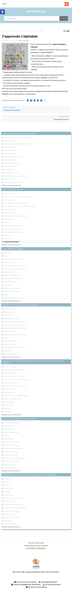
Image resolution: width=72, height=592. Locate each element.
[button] (2, 11)
